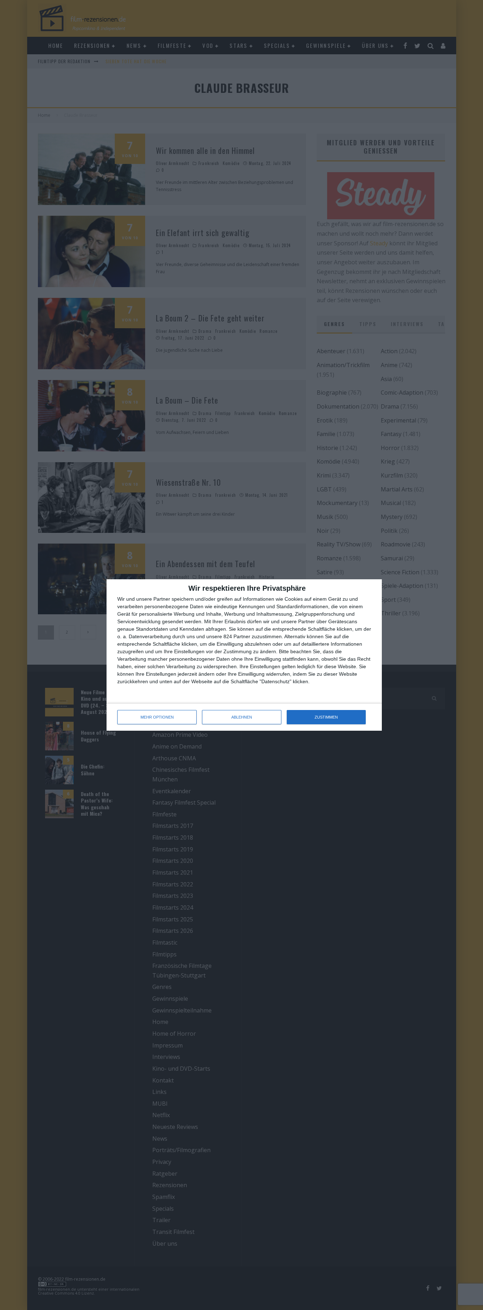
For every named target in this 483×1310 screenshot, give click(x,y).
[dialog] (244, 655)
